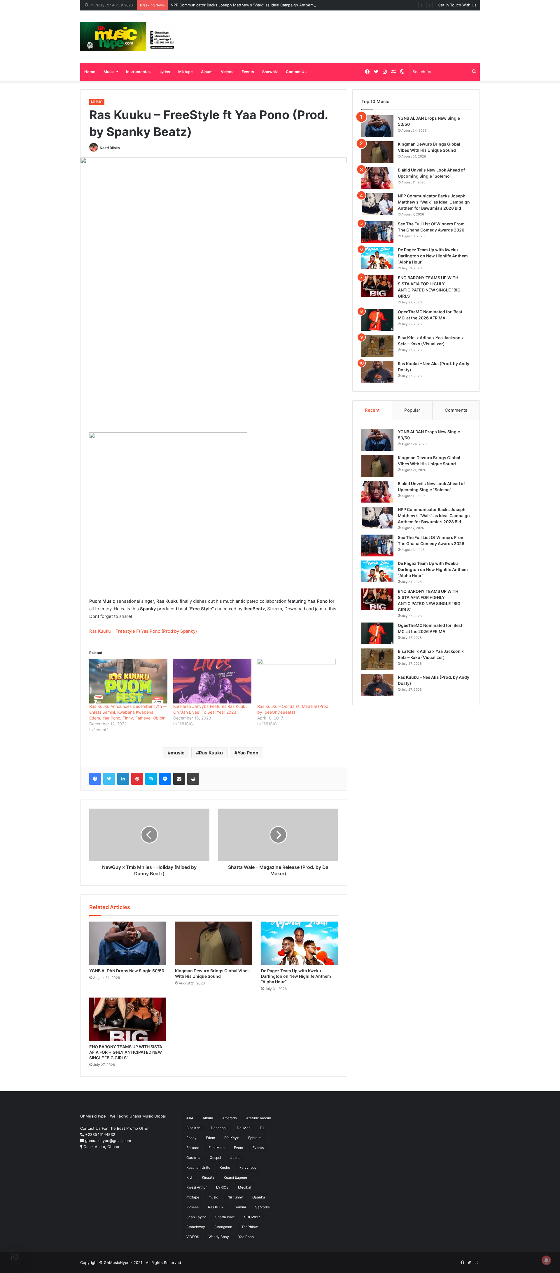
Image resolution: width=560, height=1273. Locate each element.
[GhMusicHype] (128, 36)
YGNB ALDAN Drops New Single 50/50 (126, 970)
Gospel (215, 1157)
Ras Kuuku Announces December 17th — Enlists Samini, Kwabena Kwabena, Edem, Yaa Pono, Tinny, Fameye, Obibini (128, 712)
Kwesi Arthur (196, 1187)
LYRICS (222, 1187)
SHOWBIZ (252, 1217)
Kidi (189, 1177)
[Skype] (151, 779)
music (177, 753)
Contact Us (296, 71)
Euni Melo (217, 1147)
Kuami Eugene (235, 1177)
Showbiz (270, 71)
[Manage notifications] (546, 1260)
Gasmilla (193, 1157)
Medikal (244, 1187)
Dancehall (219, 1128)
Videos (227, 71)
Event (238, 1147)
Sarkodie (262, 1207)
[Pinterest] (137, 779)
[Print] (193, 779)
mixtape (192, 1197)
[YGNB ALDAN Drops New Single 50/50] (127, 943)
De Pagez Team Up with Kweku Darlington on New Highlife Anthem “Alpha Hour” (296, 976)
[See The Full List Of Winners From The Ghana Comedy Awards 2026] (377, 232)
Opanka (258, 1197)
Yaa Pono (247, 753)
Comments (456, 410)
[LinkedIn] (123, 779)
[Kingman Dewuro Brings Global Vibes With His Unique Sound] (213, 943)
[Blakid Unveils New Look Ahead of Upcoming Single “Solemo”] (377, 178)
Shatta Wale (225, 1217)
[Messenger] (165, 779)
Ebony (191, 1138)
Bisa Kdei (194, 1128)
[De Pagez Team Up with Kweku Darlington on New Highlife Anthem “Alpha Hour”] (299, 943)
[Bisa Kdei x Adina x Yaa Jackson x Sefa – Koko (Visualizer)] (377, 346)
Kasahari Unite (198, 1167)
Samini (240, 1207)
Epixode (192, 1147)
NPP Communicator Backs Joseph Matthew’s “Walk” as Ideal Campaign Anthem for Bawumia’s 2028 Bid (264, 5)
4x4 (189, 1118)
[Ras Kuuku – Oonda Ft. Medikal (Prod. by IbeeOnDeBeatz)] (296, 681)
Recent (372, 410)
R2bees (192, 1207)
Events (248, 71)
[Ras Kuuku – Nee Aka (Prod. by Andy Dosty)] (377, 372)
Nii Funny (235, 1197)
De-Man (244, 1128)
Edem (210, 1138)
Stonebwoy (195, 1227)
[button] (14, 1257)
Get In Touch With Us (457, 5)
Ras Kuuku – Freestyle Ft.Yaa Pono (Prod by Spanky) (143, 631)
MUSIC (97, 102)
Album (207, 71)
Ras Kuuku (211, 753)
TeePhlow (250, 1227)
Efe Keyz (231, 1138)
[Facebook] (95, 779)
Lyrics (165, 71)
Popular (412, 410)
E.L (262, 1128)
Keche (225, 1167)
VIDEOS (192, 1237)
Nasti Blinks (110, 148)
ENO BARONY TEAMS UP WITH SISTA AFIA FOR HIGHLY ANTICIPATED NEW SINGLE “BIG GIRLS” (125, 1052)
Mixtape (185, 71)
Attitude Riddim (258, 1118)
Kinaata (208, 1177)
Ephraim (254, 1138)
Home (89, 71)
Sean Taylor (196, 1217)
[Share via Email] (179, 779)
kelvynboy (248, 1167)
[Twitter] (109, 779)
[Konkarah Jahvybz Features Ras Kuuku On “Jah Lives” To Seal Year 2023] (212, 681)
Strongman (223, 1227)
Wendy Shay (219, 1237)
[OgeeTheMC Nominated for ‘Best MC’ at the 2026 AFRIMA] (377, 320)
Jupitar (236, 1157)
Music (109, 71)
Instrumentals (138, 71)
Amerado (229, 1118)
